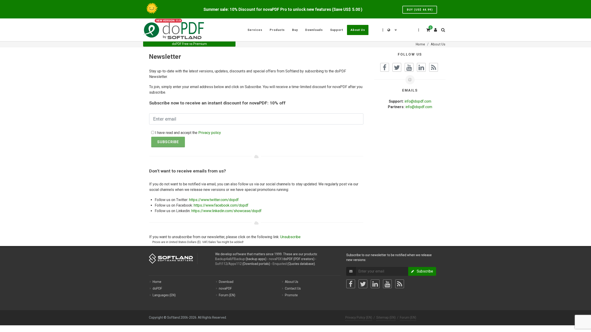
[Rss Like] (433, 67)
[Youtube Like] (409, 67)
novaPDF (275, 259)
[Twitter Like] (396, 67)
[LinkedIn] (375, 283)
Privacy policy (209, 132)
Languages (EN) (164, 295)
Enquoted (280, 264)
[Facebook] (350, 283)
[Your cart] (427, 29)
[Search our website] (442, 29)
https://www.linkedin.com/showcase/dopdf (226, 211)
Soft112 (221, 264)
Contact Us (293, 288)
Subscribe (168, 142)
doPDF (157, 288)
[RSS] (399, 283)
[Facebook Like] (384, 67)
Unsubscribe (290, 237)
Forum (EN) (227, 295)
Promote (291, 295)
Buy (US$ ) (420, 9)
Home (157, 282)
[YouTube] (387, 283)
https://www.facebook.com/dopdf (221, 205)
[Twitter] (363, 283)
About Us (291, 282)
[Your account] (435, 28)
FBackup (238, 259)
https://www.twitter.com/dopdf (214, 200)
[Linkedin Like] (421, 67)
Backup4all (223, 259)
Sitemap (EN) (386, 317)
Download (226, 282)
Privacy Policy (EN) (358, 317)
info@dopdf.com (417, 101)
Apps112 (235, 264)
